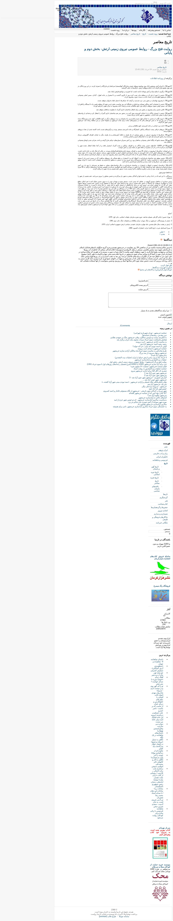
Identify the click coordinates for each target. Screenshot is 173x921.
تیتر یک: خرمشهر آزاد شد (157, 384)
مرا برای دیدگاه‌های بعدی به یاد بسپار (155, 311)
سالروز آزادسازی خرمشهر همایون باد (152, 404)
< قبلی (162, 232)
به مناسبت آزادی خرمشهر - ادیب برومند (151, 342)
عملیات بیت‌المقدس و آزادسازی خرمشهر (151, 360)
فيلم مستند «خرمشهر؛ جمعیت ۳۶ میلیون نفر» (149, 366)
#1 (169, 245)
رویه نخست (152, 34)
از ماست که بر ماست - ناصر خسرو (157, 708)
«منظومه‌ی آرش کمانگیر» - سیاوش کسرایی (157, 668)
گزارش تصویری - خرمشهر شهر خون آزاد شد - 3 (148, 378)
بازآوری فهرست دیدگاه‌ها (162, 268)
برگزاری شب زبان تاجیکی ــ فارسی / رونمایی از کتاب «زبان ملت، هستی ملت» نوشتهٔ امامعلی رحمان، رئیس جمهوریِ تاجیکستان (156, 777)
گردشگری (164, 497)
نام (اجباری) (143, 281)
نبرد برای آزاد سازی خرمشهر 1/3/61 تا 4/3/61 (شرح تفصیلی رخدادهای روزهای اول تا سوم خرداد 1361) (127, 364)
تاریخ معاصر (135, 34)
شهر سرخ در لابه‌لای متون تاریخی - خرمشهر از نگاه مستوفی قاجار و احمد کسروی (135, 391)
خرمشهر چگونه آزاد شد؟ (157, 395)
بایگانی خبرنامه (162, 523)
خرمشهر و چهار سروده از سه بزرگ (153, 353)
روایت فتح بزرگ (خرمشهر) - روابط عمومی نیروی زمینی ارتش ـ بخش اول (138, 362)
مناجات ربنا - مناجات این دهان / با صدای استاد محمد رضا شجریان (156, 793)
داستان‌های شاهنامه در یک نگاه (157, 735)
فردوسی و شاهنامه (160, 460)
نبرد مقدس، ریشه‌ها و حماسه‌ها (154, 335)
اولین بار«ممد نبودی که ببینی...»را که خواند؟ (150, 346)
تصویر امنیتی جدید (165, 317)
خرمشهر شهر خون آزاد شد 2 (155, 375)
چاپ (165, 61)
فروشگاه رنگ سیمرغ (162, 586)
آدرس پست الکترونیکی (139, 285)
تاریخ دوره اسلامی (155, 473)
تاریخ (144, 34)
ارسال (169, 323)
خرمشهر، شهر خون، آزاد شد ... (155, 380)
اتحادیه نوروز (163, 511)
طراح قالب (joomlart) (107, 916)
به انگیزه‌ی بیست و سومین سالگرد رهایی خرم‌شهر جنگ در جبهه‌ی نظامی (138, 337)
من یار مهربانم (164, 828)
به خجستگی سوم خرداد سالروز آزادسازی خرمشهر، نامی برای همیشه (140, 407)
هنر (166, 501)
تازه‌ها (165, 494)
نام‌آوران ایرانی (162, 457)
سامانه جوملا (124, 916)
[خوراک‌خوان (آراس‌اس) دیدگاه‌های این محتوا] (162, 240)
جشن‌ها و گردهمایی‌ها (159, 507)
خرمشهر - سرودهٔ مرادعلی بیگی (154, 386)
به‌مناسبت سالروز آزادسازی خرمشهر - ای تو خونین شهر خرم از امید (140, 400)
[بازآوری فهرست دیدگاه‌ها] (160, 239)
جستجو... (166, 529)
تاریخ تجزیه (154, 478)
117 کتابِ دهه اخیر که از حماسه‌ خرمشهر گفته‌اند (148, 393)
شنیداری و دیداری (161, 514)
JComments (125, 326)
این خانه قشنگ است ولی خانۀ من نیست (157, 719)
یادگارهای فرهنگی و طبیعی (160, 518)
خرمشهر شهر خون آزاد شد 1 (155, 373)
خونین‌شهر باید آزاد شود (158, 389)
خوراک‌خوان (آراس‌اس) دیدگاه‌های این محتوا (156, 270)
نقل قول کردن (166, 265)
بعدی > (162, 234)
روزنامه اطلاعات (156, 78)
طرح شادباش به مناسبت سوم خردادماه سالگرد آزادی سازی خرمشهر (140, 351)
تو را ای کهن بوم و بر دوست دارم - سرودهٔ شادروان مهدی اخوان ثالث (157, 690)
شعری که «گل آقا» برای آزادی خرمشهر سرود (149, 371)
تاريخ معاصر (162, 67)
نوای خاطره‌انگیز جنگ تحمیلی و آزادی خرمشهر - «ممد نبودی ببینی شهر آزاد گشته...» (134, 382)
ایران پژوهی (163, 450)
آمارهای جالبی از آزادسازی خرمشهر (153, 398)
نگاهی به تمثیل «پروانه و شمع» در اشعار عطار (157, 742)
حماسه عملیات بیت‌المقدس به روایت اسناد (150, 369)
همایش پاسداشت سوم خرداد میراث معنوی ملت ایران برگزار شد (142, 340)
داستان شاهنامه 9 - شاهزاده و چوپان (157, 661)
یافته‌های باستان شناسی (156, 488)
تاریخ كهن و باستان (155, 468)
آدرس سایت (143, 289)
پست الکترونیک (165, 63)
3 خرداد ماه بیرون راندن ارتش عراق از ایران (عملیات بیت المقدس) (141, 357)
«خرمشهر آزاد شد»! (159, 355)
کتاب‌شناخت (163, 504)
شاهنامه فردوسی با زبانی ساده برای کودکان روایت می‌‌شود (156, 813)
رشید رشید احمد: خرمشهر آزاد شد (153, 344)
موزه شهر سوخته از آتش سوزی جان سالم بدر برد (147, 402)
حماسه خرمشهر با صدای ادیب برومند (152, 349)
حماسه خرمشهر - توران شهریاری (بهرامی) (150, 333)
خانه (166, 447)
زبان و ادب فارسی (160, 453)
